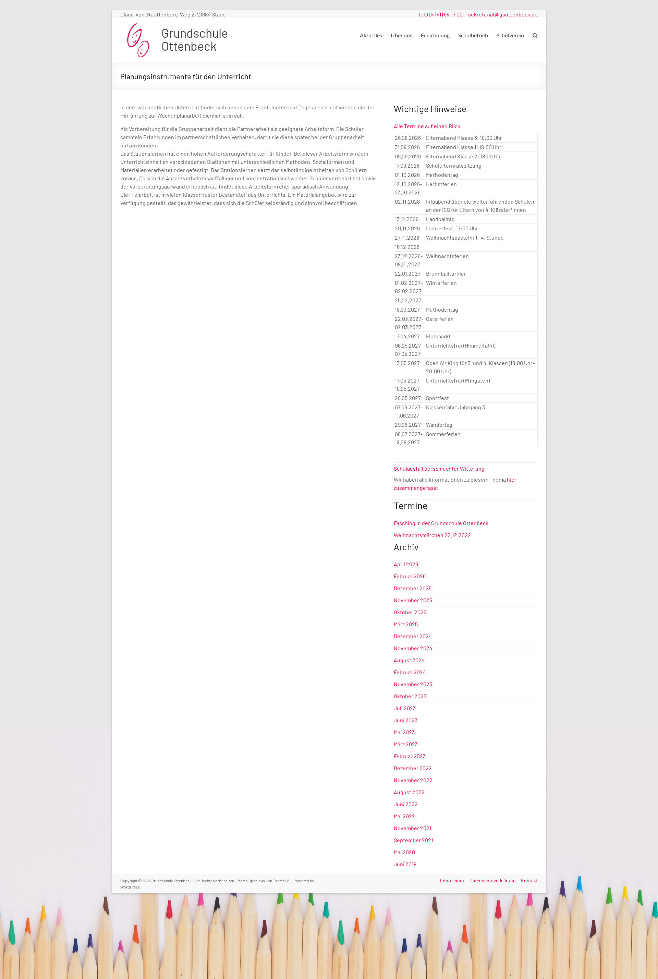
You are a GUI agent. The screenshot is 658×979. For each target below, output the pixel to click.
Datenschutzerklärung (492, 880)
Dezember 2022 (413, 768)
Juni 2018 (405, 864)
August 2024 (409, 660)
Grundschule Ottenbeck (194, 39)
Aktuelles (371, 35)
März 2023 (406, 744)
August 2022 (409, 792)
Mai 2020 (404, 852)
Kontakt (529, 880)
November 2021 (412, 828)
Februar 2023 (410, 756)
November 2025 (413, 600)
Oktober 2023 (410, 696)
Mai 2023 (404, 732)
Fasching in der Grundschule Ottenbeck (441, 523)
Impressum (452, 880)
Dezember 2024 (413, 636)
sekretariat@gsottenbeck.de (503, 14)
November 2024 (413, 648)
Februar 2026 (410, 576)
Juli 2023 (405, 708)
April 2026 (406, 564)
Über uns (401, 35)
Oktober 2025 (410, 612)
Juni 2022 (406, 804)
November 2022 (413, 780)
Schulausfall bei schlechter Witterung (439, 468)
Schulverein (510, 35)
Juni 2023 (405, 720)
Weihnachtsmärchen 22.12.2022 (432, 535)
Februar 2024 (410, 672)
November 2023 (413, 684)
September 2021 (413, 840)
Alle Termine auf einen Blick (427, 126)
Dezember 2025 (412, 588)
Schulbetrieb (473, 35)
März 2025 (406, 624)
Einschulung (435, 35)
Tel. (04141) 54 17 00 (440, 14)
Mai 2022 (404, 816)
